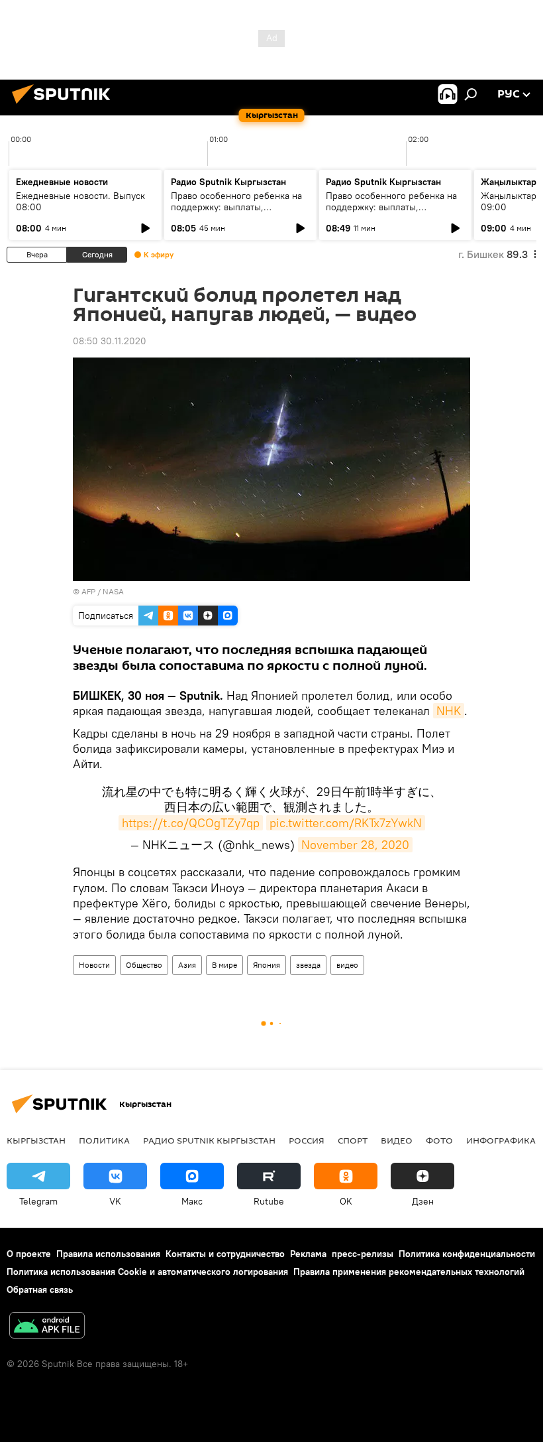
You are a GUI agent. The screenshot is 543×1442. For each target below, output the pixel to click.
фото (439, 1140)
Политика (104, 1140)
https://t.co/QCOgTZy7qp (191, 822)
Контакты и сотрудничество (225, 1254)
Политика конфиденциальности (467, 1254)
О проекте (29, 1254)
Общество (144, 965)
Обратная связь (40, 1289)
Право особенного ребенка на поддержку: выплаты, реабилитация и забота (236, 207)
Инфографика (501, 1140)
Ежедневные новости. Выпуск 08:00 (80, 201)
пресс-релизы (362, 1254)
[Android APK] (47, 1327)
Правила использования (108, 1254)
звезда (308, 965)
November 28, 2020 (355, 844)
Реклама (308, 1254)
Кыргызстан (36, 1140)
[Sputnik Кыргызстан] (65, 105)
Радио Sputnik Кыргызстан (228, 182)
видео (347, 965)
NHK (448, 710)
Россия (306, 1140)
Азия (187, 965)
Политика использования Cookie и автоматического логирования (147, 1272)
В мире (224, 965)
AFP (88, 591)
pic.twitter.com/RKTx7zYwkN (346, 822)
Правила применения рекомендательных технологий (408, 1272)
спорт (353, 1140)
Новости (94, 965)
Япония (266, 965)
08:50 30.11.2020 (109, 341)
